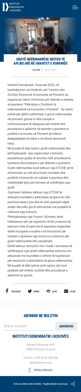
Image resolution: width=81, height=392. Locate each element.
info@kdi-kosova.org (40, 362)
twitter (36, 291)
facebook (16, 291)
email (72, 291)
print (54, 291)
